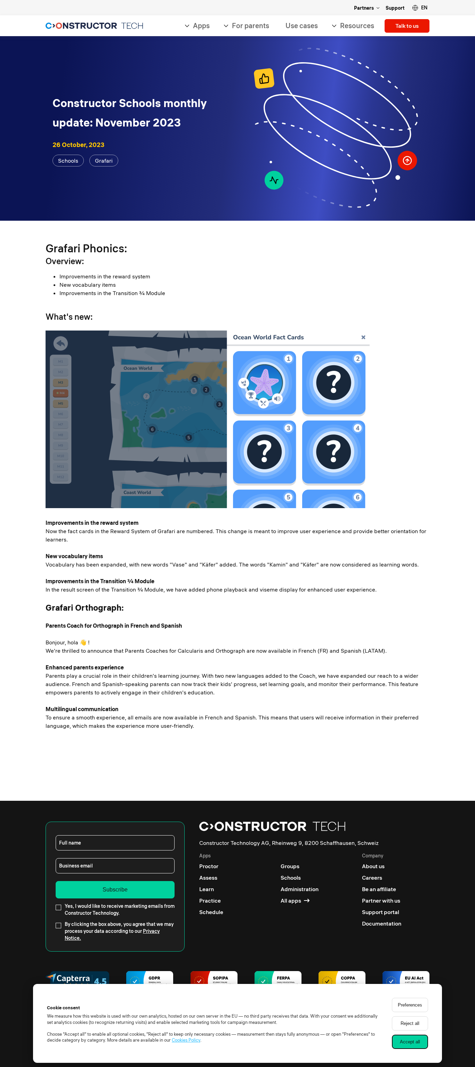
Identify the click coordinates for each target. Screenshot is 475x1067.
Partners (364, 8)
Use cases (301, 25)
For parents (250, 25)
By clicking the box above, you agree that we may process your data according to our (119, 931)
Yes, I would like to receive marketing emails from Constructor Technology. (120, 909)
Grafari (104, 160)
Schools (68, 160)
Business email (76, 866)
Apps (201, 25)
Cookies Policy (186, 1040)
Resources (357, 25)
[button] (419, 7)
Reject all (410, 1023)
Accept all (410, 1041)
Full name (70, 843)
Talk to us (407, 25)
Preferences (410, 1005)
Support (395, 8)
